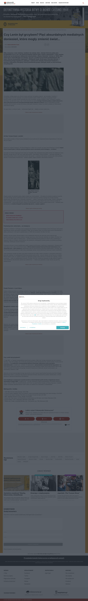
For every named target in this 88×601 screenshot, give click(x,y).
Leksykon (47, 2)
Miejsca (42, 2)
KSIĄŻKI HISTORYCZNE (63, 2)
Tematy (33, 2)
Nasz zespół (54, 2)
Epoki (37, 2)
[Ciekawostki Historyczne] (10, 3)
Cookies (40, 323)
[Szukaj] (83, 3)
